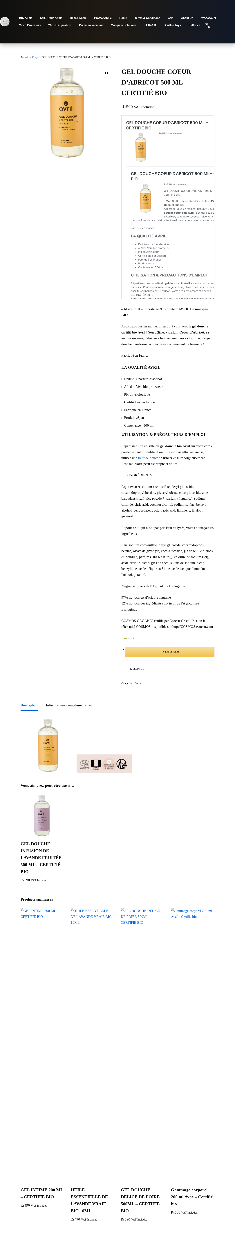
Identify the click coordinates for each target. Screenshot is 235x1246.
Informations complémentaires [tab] (69, 705)
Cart (170, 17)
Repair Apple (78, 17)
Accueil (24, 57)
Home (123, 17)
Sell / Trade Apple (51, 17)
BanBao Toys (172, 25)
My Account (208, 17)
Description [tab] (29, 705)
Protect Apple (103, 17)
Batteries (194, 25)
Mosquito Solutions (123, 25)
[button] (107, 73)
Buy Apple (25, 17)
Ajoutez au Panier (170, 651)
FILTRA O (150, 25)
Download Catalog (137, 669)
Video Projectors (30, 25)
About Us (187, 17)
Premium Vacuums (91, 25)
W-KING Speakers (59, 25)
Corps (35, 57)
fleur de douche (149, 458)
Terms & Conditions (147, 17)
